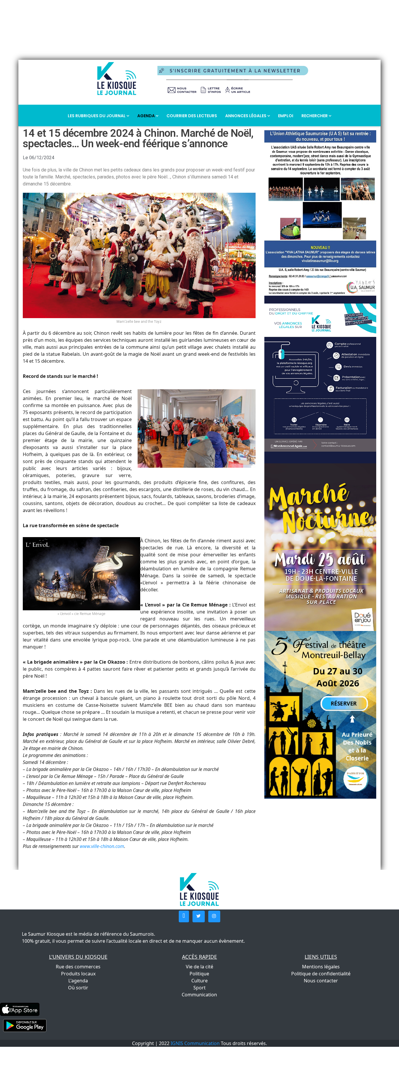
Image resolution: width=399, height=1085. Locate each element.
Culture (199, 980)
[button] (184, 916)
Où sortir (78, 987)
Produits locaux (78, 973)
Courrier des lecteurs (191, 116)
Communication (199, 994)
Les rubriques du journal (97, 116)
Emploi (285, 116)
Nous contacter (321, 980)
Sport (199, 987)
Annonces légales (246, 116)
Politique (199, 973)
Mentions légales (321, 966)
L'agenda (78, 980)
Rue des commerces (78, 966)
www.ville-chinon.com (102, 846)
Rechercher (315, 116)
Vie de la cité (199, 966)
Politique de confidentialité (321, 973)
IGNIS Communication (195, 1043)
